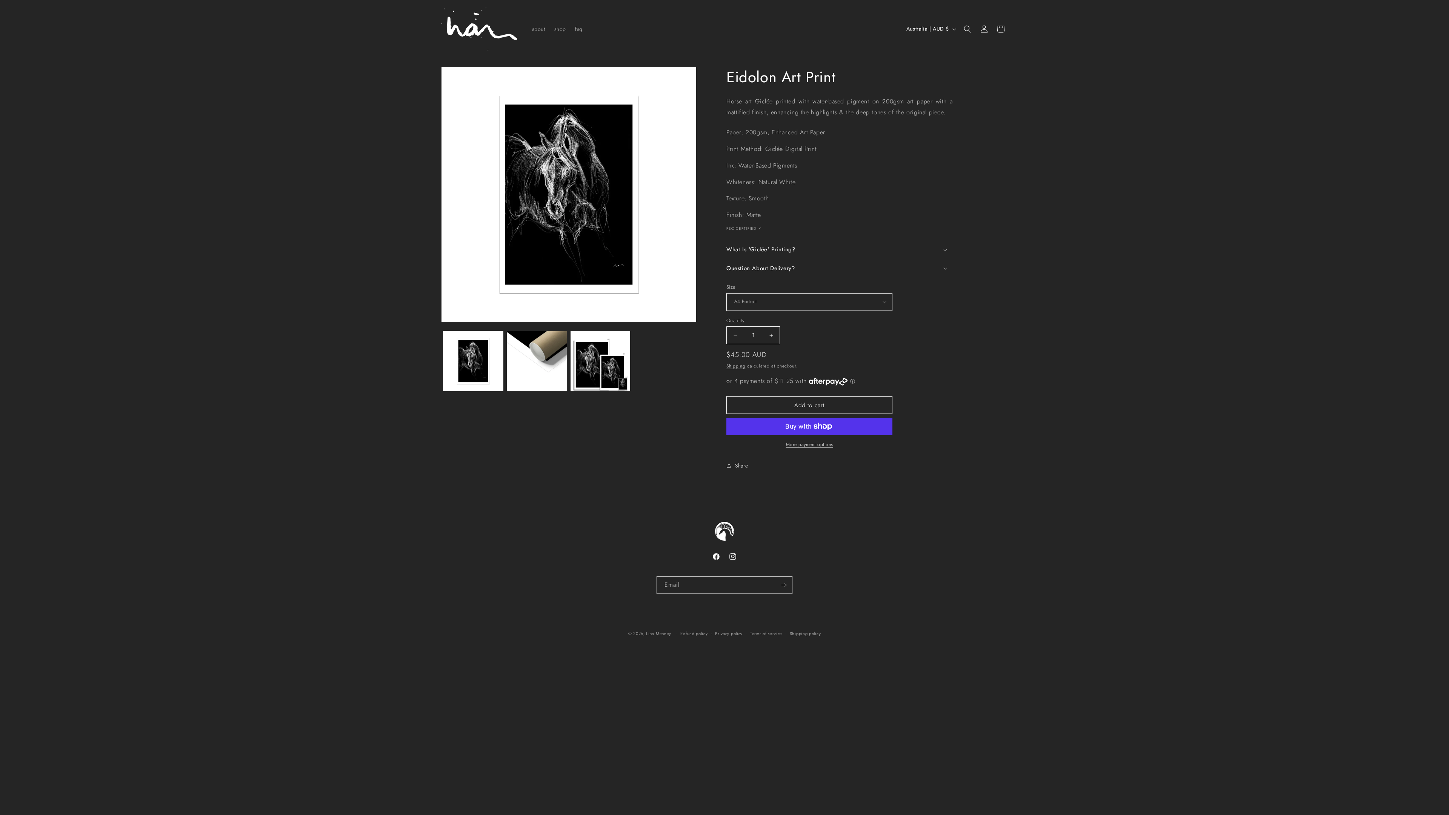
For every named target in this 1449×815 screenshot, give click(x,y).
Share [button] (741, 465)
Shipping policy (805, 633)
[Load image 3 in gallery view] (600, 361)
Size (731, 287)
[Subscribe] (783, 585)
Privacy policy (729, 633)
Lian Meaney (658, 633)
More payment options (809, 444)
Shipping (736, 366)
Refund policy (694, 633)
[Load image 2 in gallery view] (536, 361)
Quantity (735, 320)
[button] (967, 29)
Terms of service (766, 633)
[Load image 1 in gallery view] (473, 361)
